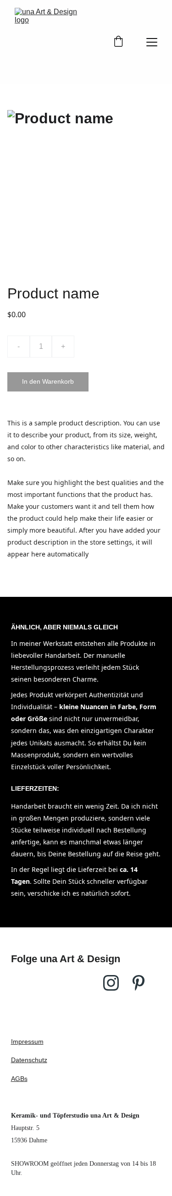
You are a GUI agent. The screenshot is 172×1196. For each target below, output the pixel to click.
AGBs (19, 1078)
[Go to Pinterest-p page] (138, 983)
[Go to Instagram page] (111, 983)
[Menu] (151, 42)
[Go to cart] (118, 42)
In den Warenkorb (48, 381)
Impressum (27, 1041)
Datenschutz (29, 1060)
